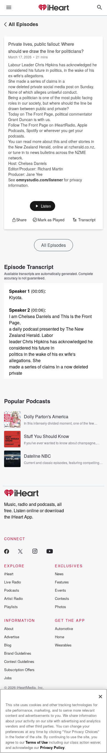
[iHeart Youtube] (49, 551)
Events (60, 590)
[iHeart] (53, 7)
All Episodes (23, 24)
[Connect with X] (20, 551)
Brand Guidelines (17, 653)
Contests (62, 598)
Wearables (63, 645)
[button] (42, 206)
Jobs (8, 677)
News (59, 573)
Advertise (11, 636)
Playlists (11, 606)
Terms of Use (37, 742)
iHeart (8, 573)
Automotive (64, 628)
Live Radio (12, 582)
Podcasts (11, 590)
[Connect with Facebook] (6, 551)
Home (59, 636)
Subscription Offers (19, 669)
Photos (60, 606)
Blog (7, 645)
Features (62, 582)
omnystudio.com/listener (39, 179)
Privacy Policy (52, 747)
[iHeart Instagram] (34, 551)
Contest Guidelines (19, 661)
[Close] (100, 697)
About (8, 628)
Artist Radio (13, 598)
